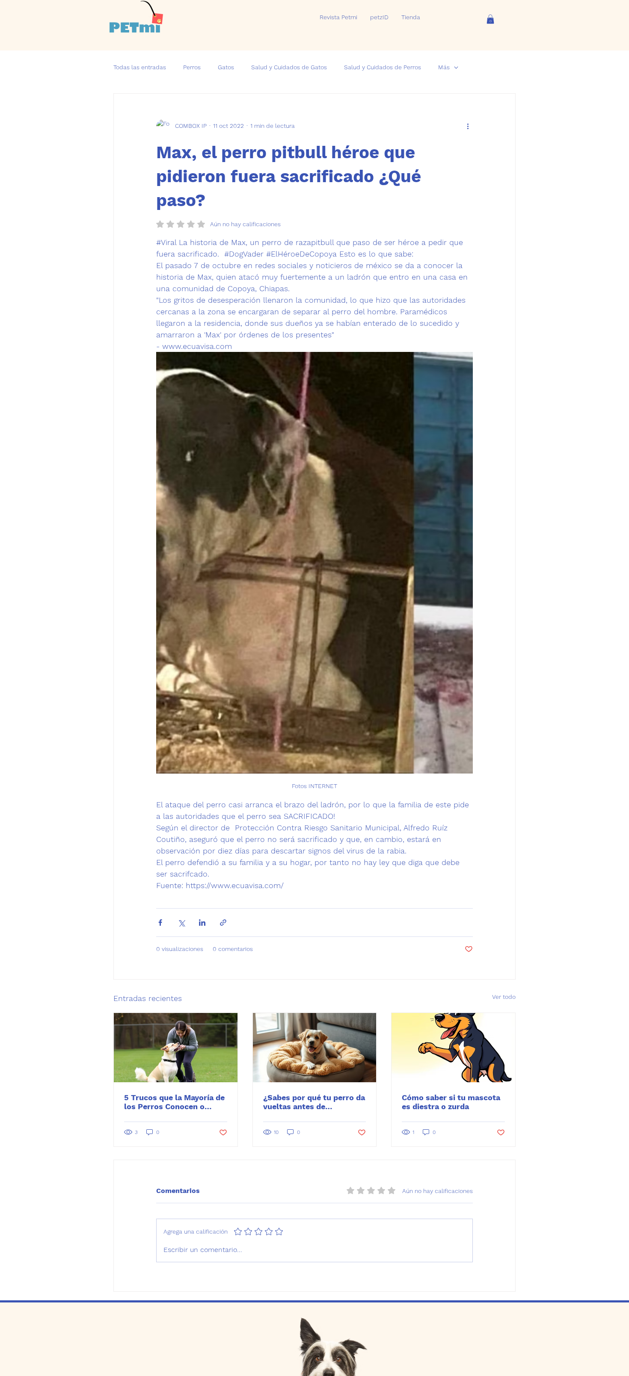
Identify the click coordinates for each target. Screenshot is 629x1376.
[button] (490, 19)
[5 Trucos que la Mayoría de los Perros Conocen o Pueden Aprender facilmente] (175, 1047)
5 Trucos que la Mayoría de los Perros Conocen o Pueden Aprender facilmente (174, 1102)
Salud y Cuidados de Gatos (289, 67)
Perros (192, 67)
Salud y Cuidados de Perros (382, 67)
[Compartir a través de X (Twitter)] (181, 922)
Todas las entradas (139, 67)
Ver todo (504, 996)
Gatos (226, 67)
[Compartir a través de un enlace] (223, 922)
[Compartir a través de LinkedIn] (202, 922)
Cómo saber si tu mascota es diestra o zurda (451, 1102)
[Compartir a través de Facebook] (160, 922)
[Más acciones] (468, 126)
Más (444, 67)
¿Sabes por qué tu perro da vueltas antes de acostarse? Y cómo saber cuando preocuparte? (314, 1102)
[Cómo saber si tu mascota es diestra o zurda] (453, 1047)
